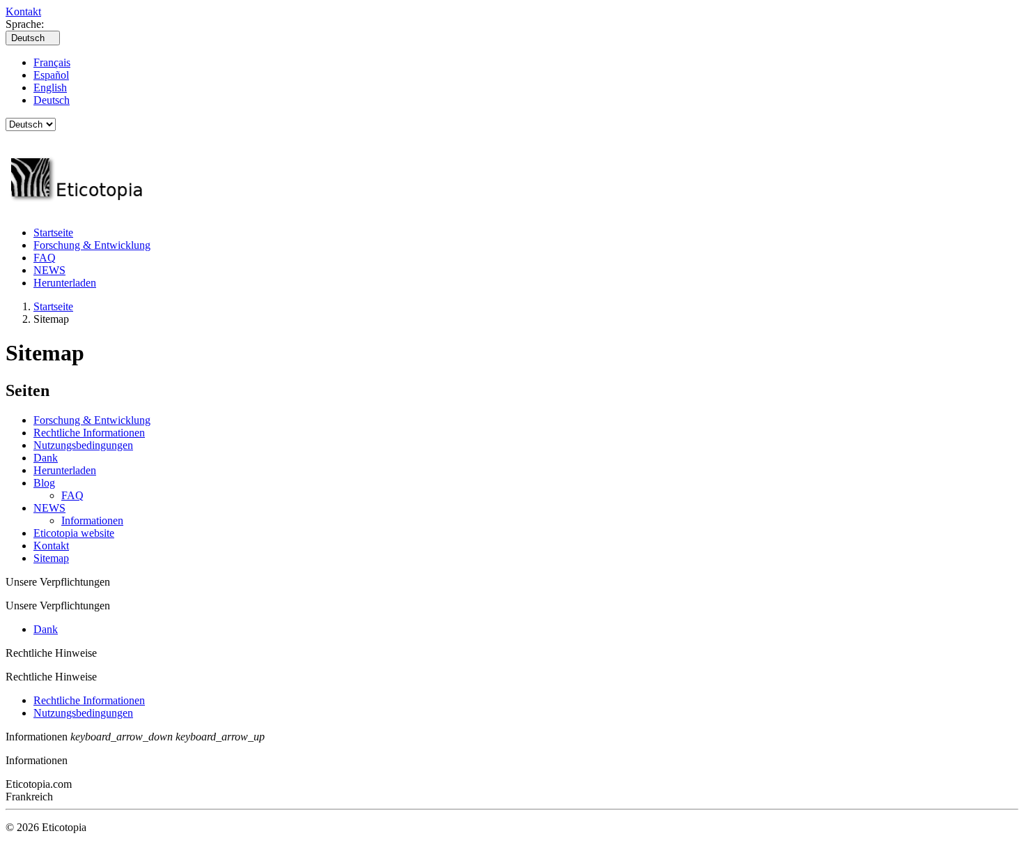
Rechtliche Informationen (89, 433)
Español (51, 75)
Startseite (53, 232)
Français (51, 62)
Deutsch (51, 100)
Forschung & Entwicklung (91, 245)
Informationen (92, 520)
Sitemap (51, 558)
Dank (45, 458)
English (50, 87)
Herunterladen (64, 283)
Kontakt (23, 11)
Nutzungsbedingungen (83, 445)
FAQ (44, 258)
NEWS (49, 270)
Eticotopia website (73, 533)
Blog (44, 483)
